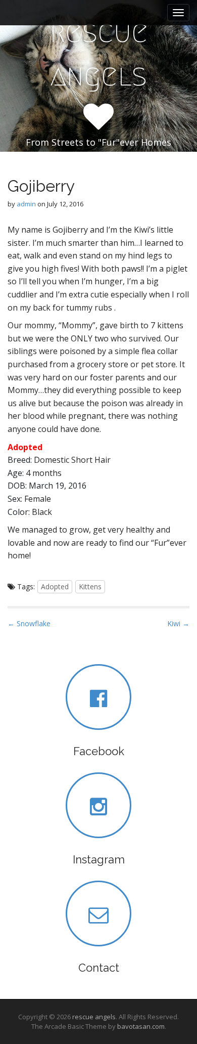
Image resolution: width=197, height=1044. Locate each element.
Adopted (55, 586)
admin (26, 203)
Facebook (98, 751)
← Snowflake (29, 623)
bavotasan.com (141, 1026)
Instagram (99, 859)
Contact (98, 967)
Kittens (90, 586)
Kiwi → (178, 623)
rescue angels (99, 53)
